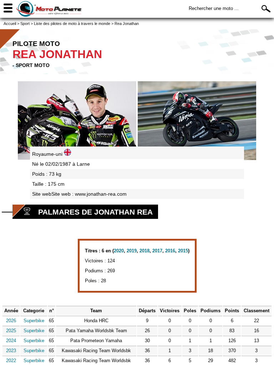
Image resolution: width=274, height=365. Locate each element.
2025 (11, 330)
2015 (183, 250)
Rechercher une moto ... (214, 8)
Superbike (34, 320)
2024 (11, 340)
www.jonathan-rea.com (101, 194)
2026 (11, 320)
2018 (144, 250)
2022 (11, 360)
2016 (170, 250)
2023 (11, 350)
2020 (119, 250)
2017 (157, 250)
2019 (132, 250)
